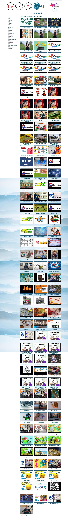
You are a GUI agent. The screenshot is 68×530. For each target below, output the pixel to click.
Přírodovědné (12, 35)
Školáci (11, 23)
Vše (10, 29)
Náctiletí (11, 20)
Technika (11, 42)
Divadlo (11, 30)
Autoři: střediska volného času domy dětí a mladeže (55, 9)
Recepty (11, 36)
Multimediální (12, 33)
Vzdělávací (11, 47)
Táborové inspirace (13, 39)
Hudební (11, 32)
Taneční (11, 41)
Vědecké (11, 44)
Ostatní (11, 48)
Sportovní (11, 38)
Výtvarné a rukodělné (13, 45)
